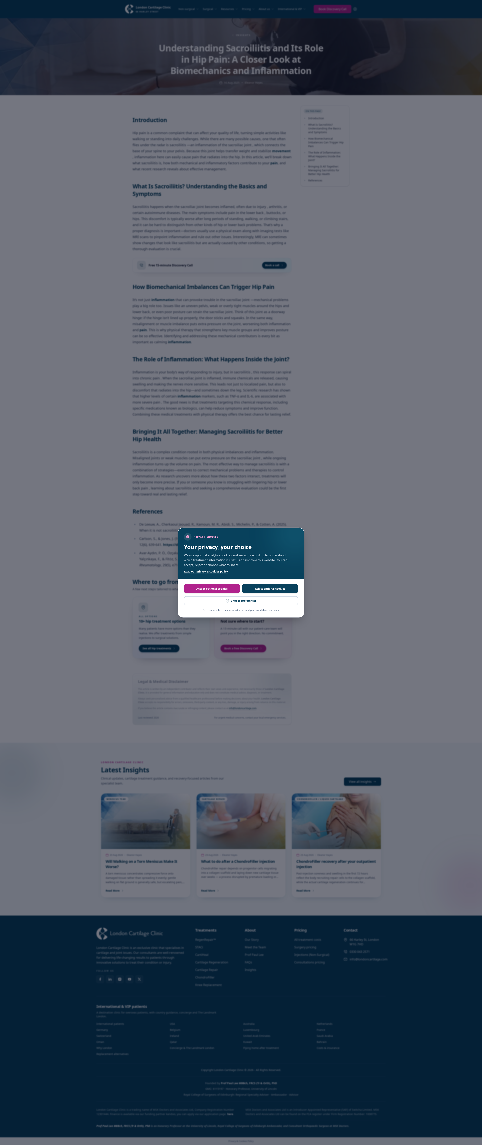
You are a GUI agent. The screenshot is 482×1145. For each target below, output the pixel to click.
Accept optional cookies (212, 588)
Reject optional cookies (270, 588)
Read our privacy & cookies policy (206, 571)
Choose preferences (243, 600)
